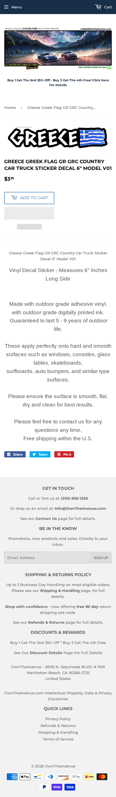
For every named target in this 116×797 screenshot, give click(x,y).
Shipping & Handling (58, 732)
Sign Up (101, 558)
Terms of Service (58, 739)
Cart (107, 7)
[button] (29, 213)
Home (10, 107)
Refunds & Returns (58, 725)
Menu (16, 7)
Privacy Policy (58, 719)
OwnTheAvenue (60, 766)
